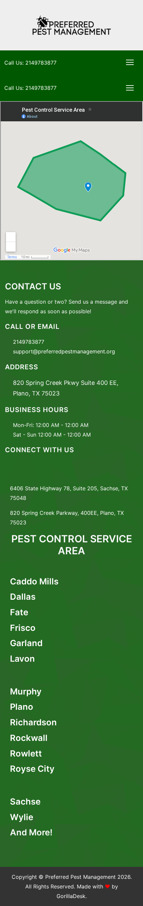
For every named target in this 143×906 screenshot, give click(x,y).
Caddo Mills (34, 581)
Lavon (22, 658)
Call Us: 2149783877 (30, 62)
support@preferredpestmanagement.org (64, 351)
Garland (26, 643)
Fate (19, 612)
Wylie (21, 817)
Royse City (32, 768)
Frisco (23, 628)
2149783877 (28, 341)
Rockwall (29, 738)
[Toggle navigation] (130, 62)
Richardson (33, 722)
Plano (21, 706)
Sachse (25, 801)
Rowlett (26, 753)
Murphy (26, 691)
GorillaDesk (71, 896)
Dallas (23, 596)
